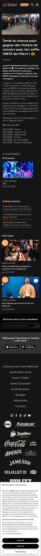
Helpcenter (21, 400)
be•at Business (20, 389)
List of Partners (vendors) (11, 533)
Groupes (20, 394)
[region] (20, 519)
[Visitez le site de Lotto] (7, 424)
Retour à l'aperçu (12, 154)
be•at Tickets (20, 377)
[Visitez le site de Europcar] (26, 424)
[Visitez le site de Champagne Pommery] (30, 452)
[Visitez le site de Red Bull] (33, 443)
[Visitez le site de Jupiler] (20, 433)
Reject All (20, 546)
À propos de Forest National (20, 366)
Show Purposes (20, 552)
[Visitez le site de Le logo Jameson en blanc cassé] (20, 462)
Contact (20, 406)
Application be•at (20, 372)
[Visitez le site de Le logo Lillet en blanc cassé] (15, 472)
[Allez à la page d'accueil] (10, 4)
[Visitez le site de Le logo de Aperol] (13, 453)
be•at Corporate (20, 383)
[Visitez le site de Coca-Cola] (15, 443)
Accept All (20, 540)
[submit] (36, 325)
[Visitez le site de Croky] (33, 472)
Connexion (24, 5)
